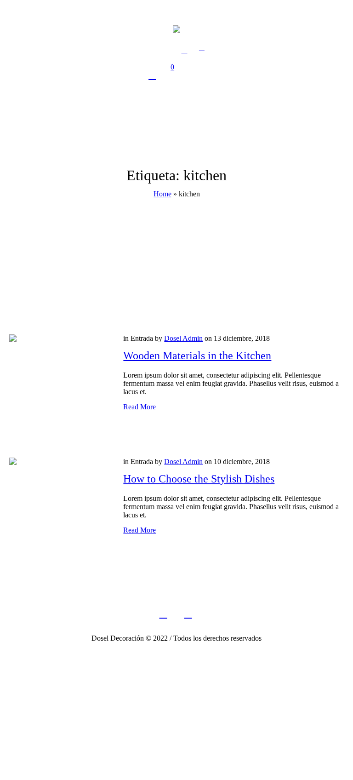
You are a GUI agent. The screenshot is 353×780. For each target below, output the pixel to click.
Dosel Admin (183, 338)
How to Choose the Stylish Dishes (198, 479)
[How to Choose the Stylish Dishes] (59, 508)
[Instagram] (188, 613)
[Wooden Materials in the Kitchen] (59, 384)
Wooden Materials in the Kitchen (197, 355)
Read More (139, 407)
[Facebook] (163, 613)
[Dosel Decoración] (176, 28)
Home (162, 194)
